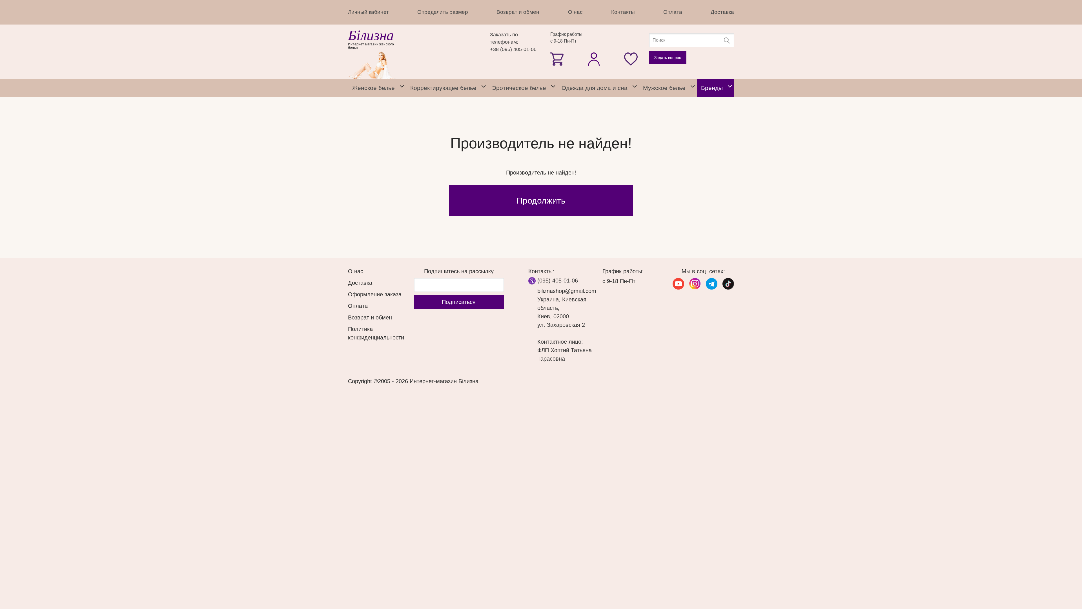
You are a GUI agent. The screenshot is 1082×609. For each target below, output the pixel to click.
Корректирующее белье (443, 88)
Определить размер (442, 12)
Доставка (722, 12)
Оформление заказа (375, 294)
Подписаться (459, 302)
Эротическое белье (519, 88)
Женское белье (373, 88)
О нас (575, 12)
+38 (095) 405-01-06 (513, 49)
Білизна (371, 35)
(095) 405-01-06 (557, 280)
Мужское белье (664, 88)
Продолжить (541, 200)
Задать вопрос (667, 57)
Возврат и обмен (517, 12)
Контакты (623, 12)
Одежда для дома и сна (595, 88)
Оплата (672, 12)
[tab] (402, 88)
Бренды (712, 88)
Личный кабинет (368, 12)
